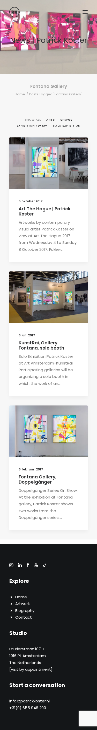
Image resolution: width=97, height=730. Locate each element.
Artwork (22, 603)
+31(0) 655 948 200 (27, 707)
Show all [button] (33, 120)
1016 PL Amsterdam (27, 655)
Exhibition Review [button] (32, 125)
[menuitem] (33, 119)
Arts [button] (50, 120)
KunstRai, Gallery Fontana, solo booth (41, 345)
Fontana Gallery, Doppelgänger (37, 479)
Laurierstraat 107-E (27, 649)
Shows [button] (66, 120)
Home (20, 94)
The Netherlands (25, 662)
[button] (85, 12)
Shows (40, 284)
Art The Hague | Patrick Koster (45, 211)
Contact (23, 617)
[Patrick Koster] (14, 12)
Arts (38, 150)
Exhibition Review (62, 150)
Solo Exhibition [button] (66, 125)
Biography (24, 610)
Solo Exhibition (63, 284)
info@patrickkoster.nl (29, 701)
